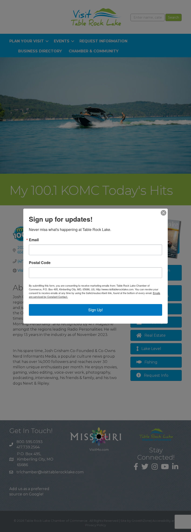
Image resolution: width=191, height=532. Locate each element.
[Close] (163, 213)
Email (34, 240)
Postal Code (40, 262)
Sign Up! (95, 309)
